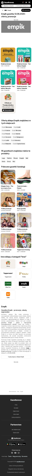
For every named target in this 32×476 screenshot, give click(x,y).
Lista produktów (16, 417)
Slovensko (24, 456)
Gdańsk (16, 134)
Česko (10, 456)
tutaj (27, 348)
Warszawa (7, 127)
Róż (14, 161)
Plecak (16, 158)
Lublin (5, 140)
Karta (3, 161)
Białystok (6, 143)
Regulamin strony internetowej (16, 469)
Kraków (6, 130)
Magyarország (17, 456)
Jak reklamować (16, 429)
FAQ (16, 405)
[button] (26, 2)
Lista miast (16, 414)
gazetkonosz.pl (20, 461)
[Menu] (29, 2)
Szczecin (6, 137)
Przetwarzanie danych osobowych (16, 472)
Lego (3, 158)
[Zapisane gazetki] (22, 2)
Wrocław (16, 130)
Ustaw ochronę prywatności (16, 465)
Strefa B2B (16, 432)
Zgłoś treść (16, 411)
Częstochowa (19, 143)
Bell (27, 158)
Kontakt (16, 408)
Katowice (15, 140)
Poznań (6, 134)
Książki (22, 158)
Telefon (9, 158)
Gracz (9, 161)
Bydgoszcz (18, 137)
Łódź (17, 127)
